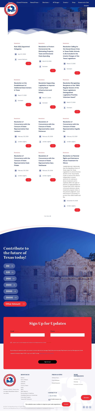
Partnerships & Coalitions (27, 393)
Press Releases (55, 380)
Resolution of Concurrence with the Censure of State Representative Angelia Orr (71, 126)
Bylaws (22, 377)
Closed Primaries (22, 2)
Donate (86, 6)
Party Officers (24, 379)
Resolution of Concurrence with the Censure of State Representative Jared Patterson (46, 126)
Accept (66, 404)
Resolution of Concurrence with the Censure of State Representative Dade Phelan (22, 160)
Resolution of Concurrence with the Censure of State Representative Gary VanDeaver (46, 160)
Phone (54, 331)
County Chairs (24, 385)
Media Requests (56, 383)
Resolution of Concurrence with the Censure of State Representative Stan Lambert (22, 126)
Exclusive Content (78, 384)
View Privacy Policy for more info (47, 353)
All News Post (55, 377)
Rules (22, 387)
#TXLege (56, 2)
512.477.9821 (53, 396)
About (10, 2)
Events (65, 2)
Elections (45, 2)
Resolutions (17, 43)
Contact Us (77, 379)
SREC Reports (24, 391)
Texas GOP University (26, 399)
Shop (73, 2)
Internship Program (26, 397)
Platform (23, 383)
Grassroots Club (83, 2)
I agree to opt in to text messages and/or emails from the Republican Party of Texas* (32, 342)
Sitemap (76, 382)
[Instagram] (83, 407)
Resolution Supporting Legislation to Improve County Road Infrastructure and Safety (47, 87)
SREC (22, 389)
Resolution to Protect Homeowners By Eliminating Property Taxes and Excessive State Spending (46, 51)
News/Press (34, 2)
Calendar (23, 381)
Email (14, 331)
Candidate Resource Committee (29, 395)
